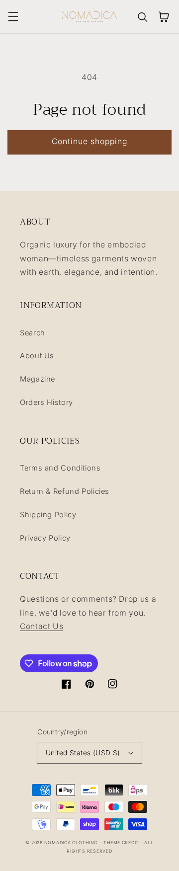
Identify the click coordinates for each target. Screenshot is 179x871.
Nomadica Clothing (71, 842)
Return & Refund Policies (64, 491)
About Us (37, 355)
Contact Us (41, 626)
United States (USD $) (83, 753)
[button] (12, 16)
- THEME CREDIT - (122, 842)
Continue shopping (90, 141)
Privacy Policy (45, 538)
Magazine (37, 379)
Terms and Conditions (60, 468)
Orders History (46, 402)
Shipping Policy (48, 514)
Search (32, 332)
